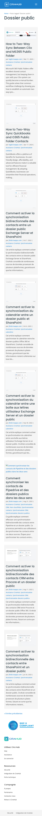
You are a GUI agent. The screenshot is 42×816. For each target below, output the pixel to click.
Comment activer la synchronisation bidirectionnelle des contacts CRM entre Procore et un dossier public (21, 576)
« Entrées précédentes (13, 713)
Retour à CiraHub (10, 800)
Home (6, 13)
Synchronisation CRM (20, 510)
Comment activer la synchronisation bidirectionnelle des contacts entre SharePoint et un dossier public (20, 661)
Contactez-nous (9, 796)
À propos (7, 788)
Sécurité (7, 770)
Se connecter (9, 758)
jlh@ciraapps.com (15, 240)
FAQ (5, 751)
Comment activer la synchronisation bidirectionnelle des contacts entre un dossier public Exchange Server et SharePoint (20, 225)
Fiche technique (10, 777)
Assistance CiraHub (13, 62)
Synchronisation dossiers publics (18, 513)
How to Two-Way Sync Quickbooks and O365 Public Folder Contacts (18, 135)
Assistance (8, 755)
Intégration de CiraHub (12, 773)
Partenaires (8, 792)
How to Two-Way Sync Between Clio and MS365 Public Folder (19, 50)
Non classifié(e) (15, 507)
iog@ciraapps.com (15, 59)
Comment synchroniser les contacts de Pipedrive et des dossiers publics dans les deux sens (19, 488)
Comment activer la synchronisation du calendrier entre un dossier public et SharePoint (20, 315)
